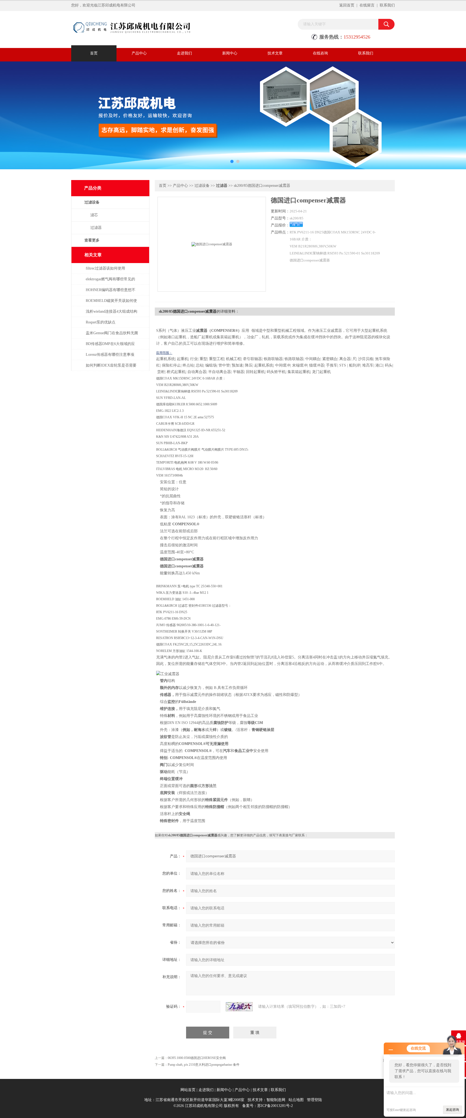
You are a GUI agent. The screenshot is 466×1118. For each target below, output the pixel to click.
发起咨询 (452, 1110)
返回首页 (346, 5)
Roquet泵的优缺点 (100, 322)
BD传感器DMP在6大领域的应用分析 (110, 346)
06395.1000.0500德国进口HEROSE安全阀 (197, 1058)
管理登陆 (314, 1100)
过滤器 (96, 228)
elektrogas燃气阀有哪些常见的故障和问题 (110, 282)
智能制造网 (275, 1100)
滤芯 (94, 215)
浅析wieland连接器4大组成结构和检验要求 (111, 314)
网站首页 (188, 1090)
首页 (94, 53)
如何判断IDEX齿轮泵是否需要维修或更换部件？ (111, 368)
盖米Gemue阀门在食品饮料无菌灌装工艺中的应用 (112, 335)
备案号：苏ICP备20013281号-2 (267, 1106)
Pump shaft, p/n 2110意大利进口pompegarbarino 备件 (203, 1065)
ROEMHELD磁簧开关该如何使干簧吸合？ (111, 303)
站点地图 (296, 1100)
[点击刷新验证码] (239, 1006)
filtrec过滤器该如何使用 (105, 268)
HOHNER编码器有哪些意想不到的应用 (110, 292)
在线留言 (367, 5)
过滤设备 (92, 202)
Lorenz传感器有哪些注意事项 (110, 355)
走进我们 (184, 53)
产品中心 (139, 53)
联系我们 (387, 5)
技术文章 (275, 53)
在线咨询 (320, 53)
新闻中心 (229, 53)
